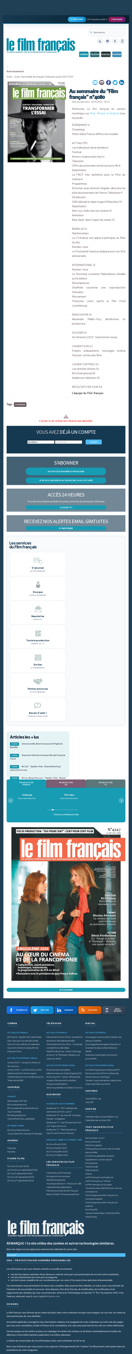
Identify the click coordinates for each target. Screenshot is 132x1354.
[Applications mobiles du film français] (122, 41)
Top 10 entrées (14, 1112)
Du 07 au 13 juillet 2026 (57, 1151)
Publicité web (91, 1167)
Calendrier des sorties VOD (98, 1120)
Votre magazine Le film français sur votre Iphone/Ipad (101, 1197)
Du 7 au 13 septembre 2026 (20, 1173)
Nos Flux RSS (91, 1209)
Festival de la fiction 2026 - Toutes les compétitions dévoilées (64, 1046)
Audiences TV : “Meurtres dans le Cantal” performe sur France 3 (61, 1131)
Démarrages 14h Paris (17, 1101)
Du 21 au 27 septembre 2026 (20, 1180)
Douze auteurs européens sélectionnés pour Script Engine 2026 (64, 1072)
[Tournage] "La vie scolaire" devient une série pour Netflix (103, 1039)
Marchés (11, 1152)
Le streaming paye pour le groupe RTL (102, 1070)
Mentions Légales (93, 1145)
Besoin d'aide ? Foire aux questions (62, 1194)
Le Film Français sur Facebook (99, 1177)
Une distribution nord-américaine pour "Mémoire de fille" (25, 1079)
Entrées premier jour (16, 1115)
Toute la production (65, 814)
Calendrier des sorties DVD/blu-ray (101, 1117)
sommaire (20, 405)
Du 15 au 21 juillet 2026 (56, 1148)
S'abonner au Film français (58, 1173)
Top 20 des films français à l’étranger (24, 1133)
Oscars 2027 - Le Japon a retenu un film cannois (23, 1064)
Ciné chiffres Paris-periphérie (21, 1119)
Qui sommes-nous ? (95, 1138)
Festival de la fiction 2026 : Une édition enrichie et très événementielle (64, 1039)
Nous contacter (92, 1142)
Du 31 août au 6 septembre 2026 (22, 1170)
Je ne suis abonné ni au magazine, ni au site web (66, 480)
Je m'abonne (66, 990)
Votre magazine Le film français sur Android (101, 1204)
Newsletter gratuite (55, 1180)
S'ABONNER (117, 19)
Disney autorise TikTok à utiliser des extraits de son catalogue (102, 1075)
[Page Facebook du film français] (107, 41)
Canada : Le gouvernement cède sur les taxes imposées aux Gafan (103, 1082)
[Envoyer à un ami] (95, 82)
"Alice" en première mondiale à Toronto (64, 1087)
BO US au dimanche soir (18, 1130)
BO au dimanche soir (17, 1104)
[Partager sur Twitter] (115, 82)
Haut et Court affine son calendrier (23, 1044)
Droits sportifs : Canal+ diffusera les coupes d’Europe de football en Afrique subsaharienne (63, 1080)
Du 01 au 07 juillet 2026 (57, 1155)
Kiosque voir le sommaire (58, 1176)
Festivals (11, 1148)
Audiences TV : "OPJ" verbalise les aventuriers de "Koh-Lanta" (61, 1110)
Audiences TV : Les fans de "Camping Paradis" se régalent (63, 1117)
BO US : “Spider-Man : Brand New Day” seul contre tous (35, 768)
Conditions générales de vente (99, 1156)
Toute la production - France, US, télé (63, 1183)
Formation (117, 54)
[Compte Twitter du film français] (115, 41)
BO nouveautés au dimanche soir (22, 1108)
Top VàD (89, 1102)
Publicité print (92, 1170)
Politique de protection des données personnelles (102, 1151)
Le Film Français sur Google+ (98, 1184)
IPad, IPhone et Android (104, 113)
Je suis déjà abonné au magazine (66, 471)
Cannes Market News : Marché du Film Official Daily (102, 1215)
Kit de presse (91, 1163)
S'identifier (77, 19)
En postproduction (29, 796)
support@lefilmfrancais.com (46, 1296)
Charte (88, 1174)
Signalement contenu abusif (98, 1159)
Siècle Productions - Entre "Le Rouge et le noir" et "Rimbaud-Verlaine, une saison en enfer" (63, 1055)
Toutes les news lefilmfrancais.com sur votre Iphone (103, 1190)
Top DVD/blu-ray (93, 1098)
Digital (105, 54)
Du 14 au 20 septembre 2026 (20, 1177)
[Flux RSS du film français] (100, 41)
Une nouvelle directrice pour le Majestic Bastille (36, 745)
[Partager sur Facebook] (108, 82)
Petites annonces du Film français (62, 1191)
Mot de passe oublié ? (97, 19)
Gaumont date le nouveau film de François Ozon (37, 757)
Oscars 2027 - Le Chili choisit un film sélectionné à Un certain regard (24, 1072)
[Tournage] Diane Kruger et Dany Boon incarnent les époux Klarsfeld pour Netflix (103, 1048)
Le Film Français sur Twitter (98, 1181)
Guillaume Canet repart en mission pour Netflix (101, 1057)
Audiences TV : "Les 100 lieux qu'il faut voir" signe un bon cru (63, 1124)
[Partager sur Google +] (122, 82)
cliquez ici (66, 507)
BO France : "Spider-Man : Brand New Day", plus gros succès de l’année (24, 1039)
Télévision (95, 54)
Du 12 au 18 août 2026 (56, 1144)
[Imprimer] (102, 82)
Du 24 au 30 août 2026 (18, 1166)
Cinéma (84, 54)
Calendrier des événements (59, 1187)
